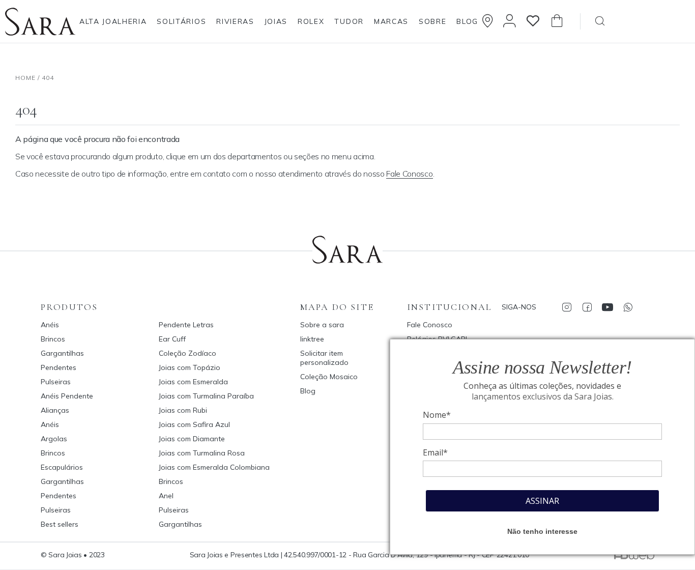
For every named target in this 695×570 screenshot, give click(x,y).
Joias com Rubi (183, 410)
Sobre (432, 21)
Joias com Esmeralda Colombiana (214, 467)
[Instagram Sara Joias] (566, 306)
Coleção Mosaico (329, 376)
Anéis (50, 324)
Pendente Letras (186, 324)
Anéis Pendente (67, 396)
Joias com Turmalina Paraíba (206, 396)
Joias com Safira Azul (194, 424)
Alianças (55, 410)
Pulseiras (56, 381)
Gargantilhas (62, 353)
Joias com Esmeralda (193, 381)
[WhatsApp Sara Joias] (627, 306)
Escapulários (62, 467)
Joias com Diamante (192, 438)
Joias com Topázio (189, 367)
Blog (467, 21)
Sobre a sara (322, 324)
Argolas (54, 438)
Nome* (437, 415)
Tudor (348, 21)
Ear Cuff (172, 339)
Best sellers (59, 524)
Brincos (53, 339)
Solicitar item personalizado (324, 358)
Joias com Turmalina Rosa (202, 453)
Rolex (311, 21)
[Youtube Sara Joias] (607, 306)
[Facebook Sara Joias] (587, 306)
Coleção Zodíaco (187, 353)
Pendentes (58, 367)
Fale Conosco (409, 173)
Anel (166, 495)
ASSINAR (542, 500)
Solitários (181, 21)
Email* (435, 452)
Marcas (391, 21)
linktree (312, 339)
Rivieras (235, 21)
